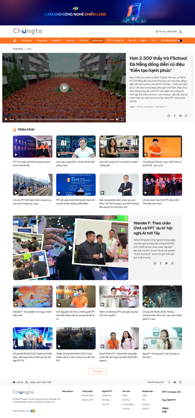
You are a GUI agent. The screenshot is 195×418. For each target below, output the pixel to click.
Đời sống (106, 400)
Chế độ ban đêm (169, 40)
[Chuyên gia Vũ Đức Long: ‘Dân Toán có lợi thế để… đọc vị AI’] (162, 146)
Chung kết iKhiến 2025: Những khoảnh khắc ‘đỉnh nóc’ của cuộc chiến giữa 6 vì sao (162, 315)
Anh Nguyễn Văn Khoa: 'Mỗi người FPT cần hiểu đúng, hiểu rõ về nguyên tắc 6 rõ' (75, 315)
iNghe (143, 40)
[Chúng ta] (27, 31)
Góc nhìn (106, 404)
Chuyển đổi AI (88, 395)
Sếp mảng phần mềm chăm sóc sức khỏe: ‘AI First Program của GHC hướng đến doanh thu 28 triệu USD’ (119, 203)
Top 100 (132, 40)
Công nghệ (42, 40)
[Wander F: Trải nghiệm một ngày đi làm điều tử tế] (33, 296)
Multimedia (97, 40)
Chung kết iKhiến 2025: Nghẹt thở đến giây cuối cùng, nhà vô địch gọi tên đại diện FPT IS (32, 357)
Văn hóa (70, 40)
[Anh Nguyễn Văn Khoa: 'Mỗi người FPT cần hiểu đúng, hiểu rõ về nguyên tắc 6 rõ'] (76, 296)
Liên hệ (20, 382)
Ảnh (143, 400)
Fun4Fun (126, 400)
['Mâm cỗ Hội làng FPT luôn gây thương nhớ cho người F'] (119, 296)
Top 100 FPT (169, 400)
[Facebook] (169, 382)
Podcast (145, 404)
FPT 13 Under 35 (115, 40)
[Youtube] (175, 382)
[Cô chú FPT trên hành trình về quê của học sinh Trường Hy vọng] (33, 185)
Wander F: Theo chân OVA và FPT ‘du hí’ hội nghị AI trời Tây (153, 228)
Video (29, 49)
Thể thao (83, 40)
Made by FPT (87, 400)
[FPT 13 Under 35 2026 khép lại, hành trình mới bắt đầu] (33, 146)
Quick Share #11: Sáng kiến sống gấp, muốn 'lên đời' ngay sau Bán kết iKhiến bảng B (118, 357)
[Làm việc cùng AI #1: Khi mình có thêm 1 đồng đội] (119, 146)
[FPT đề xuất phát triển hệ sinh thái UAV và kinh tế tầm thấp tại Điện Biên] (76, 185)
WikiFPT (145, 409)
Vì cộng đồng (127, 404)
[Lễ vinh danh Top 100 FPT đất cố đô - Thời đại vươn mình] (162, 185)
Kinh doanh (26, 40)
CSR (153, 40)
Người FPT (57, 40)
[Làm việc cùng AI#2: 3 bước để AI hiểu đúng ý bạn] (76, 146)
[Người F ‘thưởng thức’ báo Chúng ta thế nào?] (162, 338)
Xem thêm (97, 371)
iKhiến (125, 395)
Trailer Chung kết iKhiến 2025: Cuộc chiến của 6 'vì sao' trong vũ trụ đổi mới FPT (75, 357)
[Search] (180, 31)
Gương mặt (106, 395)
